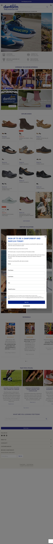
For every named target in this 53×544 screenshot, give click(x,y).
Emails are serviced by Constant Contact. (33, 297)
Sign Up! (26, 302)
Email (9, 263)
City (9, 282)
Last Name (10, 276)
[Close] (45, 236)
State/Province (11, 289)
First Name (10, 270)
